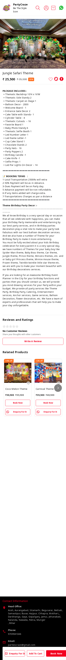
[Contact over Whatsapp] (61, 8)
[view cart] (53, 7)
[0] (53, 7)
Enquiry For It (17, 653)
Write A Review (32, 341)
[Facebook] (61, 79)
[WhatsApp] (56, 79)
